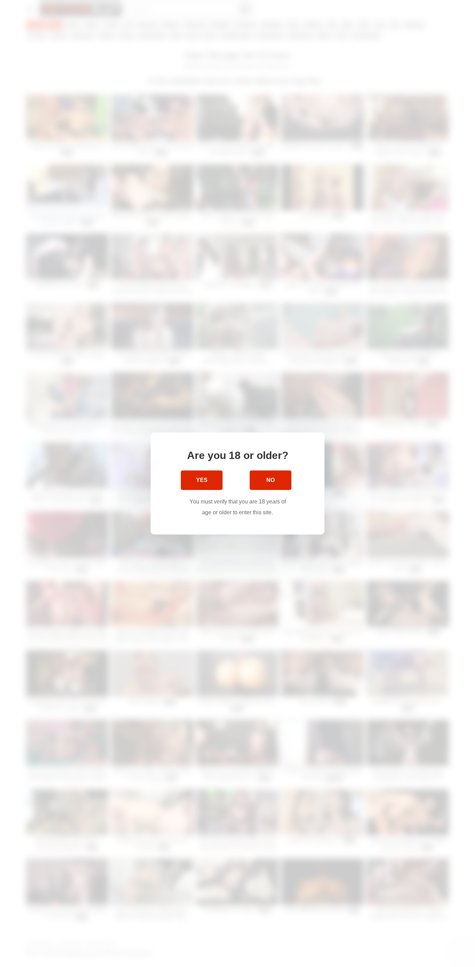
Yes (202, 480)
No (270, 480)
